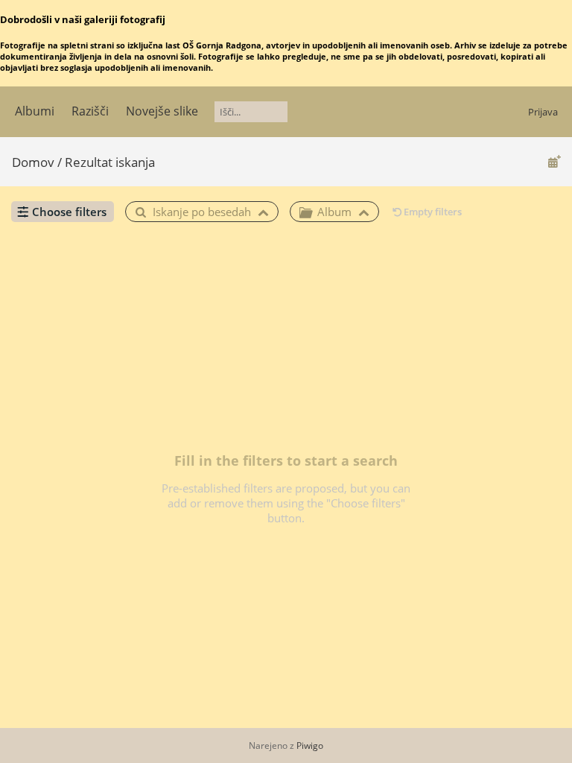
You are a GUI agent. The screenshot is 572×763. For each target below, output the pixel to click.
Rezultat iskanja (110, 162)
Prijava (543, 111)
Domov (33, 162)
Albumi (34, 111)
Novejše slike (162, 111)
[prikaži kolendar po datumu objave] (554, 161)
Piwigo (309, 745)
